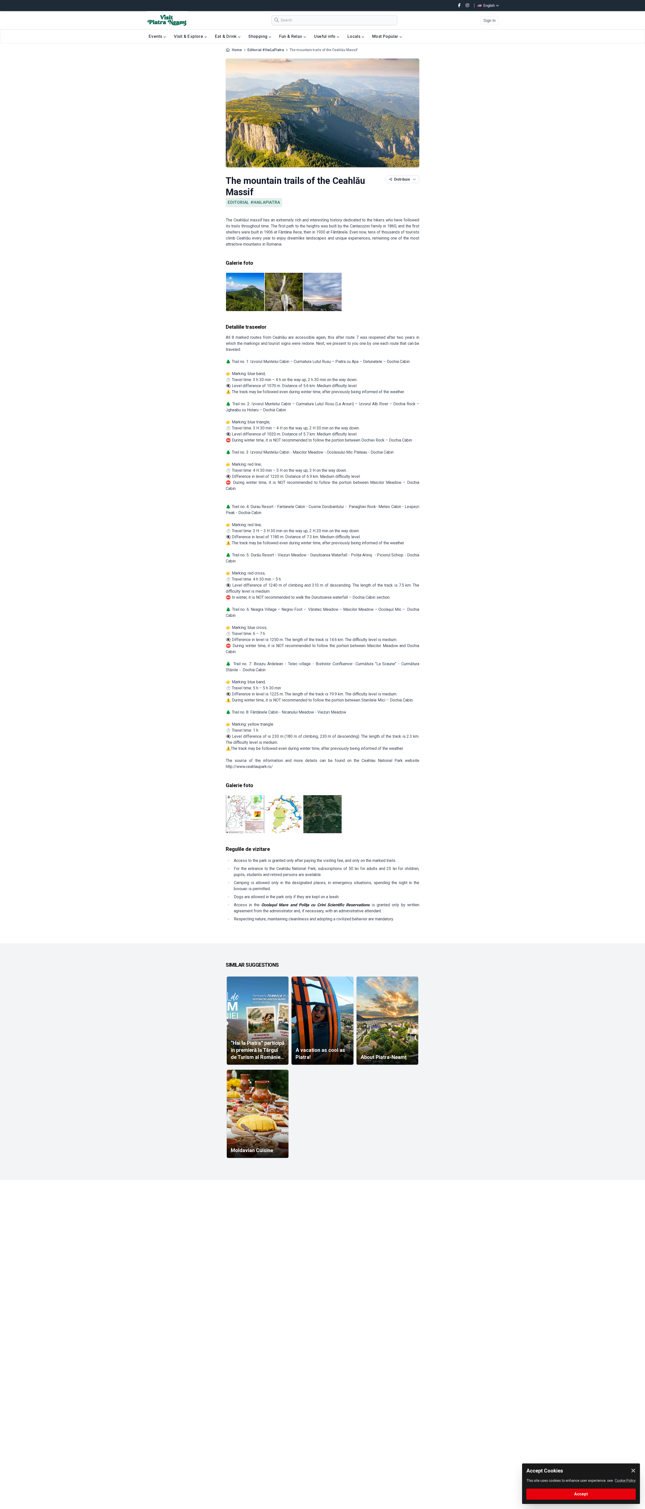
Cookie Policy (625, 1481)
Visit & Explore (189, 36)
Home (237, 50)
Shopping (258, 36)
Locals (354, 36)
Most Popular (385, 36)
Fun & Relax (291, 36)
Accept (581, 1494)
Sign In (489, 20)
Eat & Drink (226, 36)
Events (156, 36)
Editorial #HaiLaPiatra (265, 50)
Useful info (325, 36)
